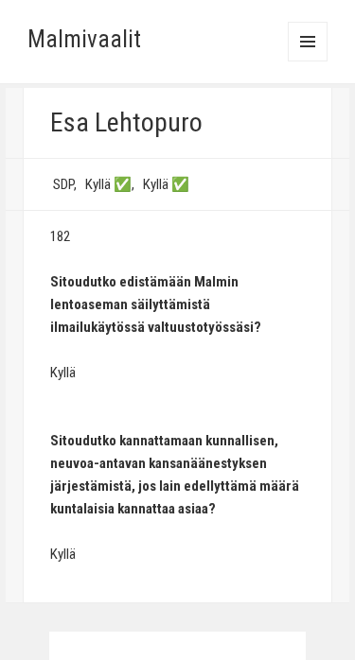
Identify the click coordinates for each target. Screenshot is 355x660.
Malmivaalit (84, 39)
